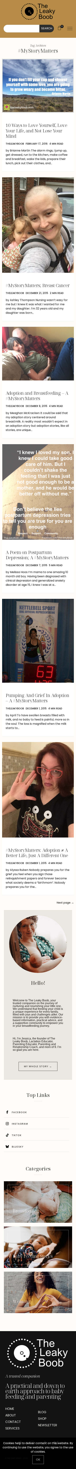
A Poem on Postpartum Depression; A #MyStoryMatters (37, 555)
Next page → (65, 902)
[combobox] (21, 28)
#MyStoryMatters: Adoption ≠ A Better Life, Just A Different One (37, 852)
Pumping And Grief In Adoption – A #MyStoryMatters (37, 698)
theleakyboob (15, 143)
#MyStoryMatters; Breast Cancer (38, 285)
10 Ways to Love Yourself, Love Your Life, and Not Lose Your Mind (36, 130)
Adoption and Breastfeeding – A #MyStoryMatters (37, 395)
